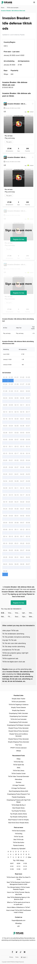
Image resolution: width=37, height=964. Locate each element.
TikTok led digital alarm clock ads (13, 661)
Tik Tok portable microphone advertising (16, 637)
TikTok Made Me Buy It (18, 805)
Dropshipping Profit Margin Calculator (18, 725)
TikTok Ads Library (18, 770)
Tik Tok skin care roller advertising (14, 643)
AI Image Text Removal (18, 788)
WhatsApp (18, 923)
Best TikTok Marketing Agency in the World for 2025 (18, 898)
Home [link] (3, 7)
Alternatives (18, 779)
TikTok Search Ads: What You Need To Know (18, 878)
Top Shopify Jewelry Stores (18, 814)
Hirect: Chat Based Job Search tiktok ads (32, 613)
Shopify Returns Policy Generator (18, 739)
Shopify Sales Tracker (18, 699)
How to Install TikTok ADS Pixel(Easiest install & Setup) (18, 911)
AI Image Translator (18, 785)
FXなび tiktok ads (11, 616)
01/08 (18, 869)
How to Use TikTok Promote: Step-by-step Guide (18, 893)
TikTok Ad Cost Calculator (18, 719)
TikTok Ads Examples (18, 831)
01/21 (12, 866)
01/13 (18, 866)
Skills (18, 768)
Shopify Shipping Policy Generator (18, 742)
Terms (16, 957)
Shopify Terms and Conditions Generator (18, 735)
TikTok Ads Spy (18, 762)
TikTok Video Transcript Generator (18, 776)
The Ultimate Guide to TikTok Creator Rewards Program (18, 888)
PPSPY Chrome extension (18, 748)
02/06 (18, 863)
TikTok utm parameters (18, 702)
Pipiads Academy (18, 845)
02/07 (12, 863)
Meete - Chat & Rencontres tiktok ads (32, 616)
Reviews (18, 782)
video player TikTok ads (10, 630)
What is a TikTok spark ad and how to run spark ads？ (18, 903)
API (18, 926)
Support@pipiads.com (18, 920)
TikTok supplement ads (10, 658)
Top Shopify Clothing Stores (18, 817)
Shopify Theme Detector (18, 707)
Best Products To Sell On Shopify (18, 820)
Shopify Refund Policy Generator (19, 731)
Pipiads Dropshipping (18, 797)
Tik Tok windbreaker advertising (13, 633)
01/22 (25, 863)
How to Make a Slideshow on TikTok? (18, 907)
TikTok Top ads (18, 837)
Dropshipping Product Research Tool (18, 794)
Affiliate (18, 751)
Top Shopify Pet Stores (19, 811)
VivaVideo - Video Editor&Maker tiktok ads (11, 613)
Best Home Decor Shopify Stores (18, 823)
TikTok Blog (18, 834)
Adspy (18, 759)
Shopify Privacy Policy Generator (18, 728)
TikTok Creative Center (18, 773)
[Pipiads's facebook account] (12, 952)
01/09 (12, 869)
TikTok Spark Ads (18, 765)
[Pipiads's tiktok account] (20, 952)
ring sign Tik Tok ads (9, 640)
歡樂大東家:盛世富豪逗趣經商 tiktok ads (4, 613)
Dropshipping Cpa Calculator (18, 716)
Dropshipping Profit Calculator (18, 722)
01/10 (25, 866)
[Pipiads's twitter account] (16, 952)
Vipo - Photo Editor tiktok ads (25, 616)
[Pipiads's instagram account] (24, 952)
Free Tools (18, 745)
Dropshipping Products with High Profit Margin (18, 801)
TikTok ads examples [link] (13, 7)
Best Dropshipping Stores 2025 (18, 791)
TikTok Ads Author (18, 842)
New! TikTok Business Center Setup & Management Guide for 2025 (18, 883)
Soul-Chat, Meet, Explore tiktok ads (18, 616)
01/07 (25, 869)
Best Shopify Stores (18, 808)
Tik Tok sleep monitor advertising (13, 646)
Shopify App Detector (18, 710)
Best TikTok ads (18, 839)
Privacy (11, 957)
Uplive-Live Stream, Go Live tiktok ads (25, 613)
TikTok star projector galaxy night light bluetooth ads (15, 654)
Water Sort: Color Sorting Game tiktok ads (4, 616)
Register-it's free (18, 239)
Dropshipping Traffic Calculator (18, 713)
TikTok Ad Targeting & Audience (18, 704)
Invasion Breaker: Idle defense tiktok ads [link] (13, 10)
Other (29, 857)
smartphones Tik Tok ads (11, 649)
